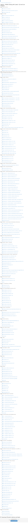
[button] (0, 0)
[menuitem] (0, 1)
